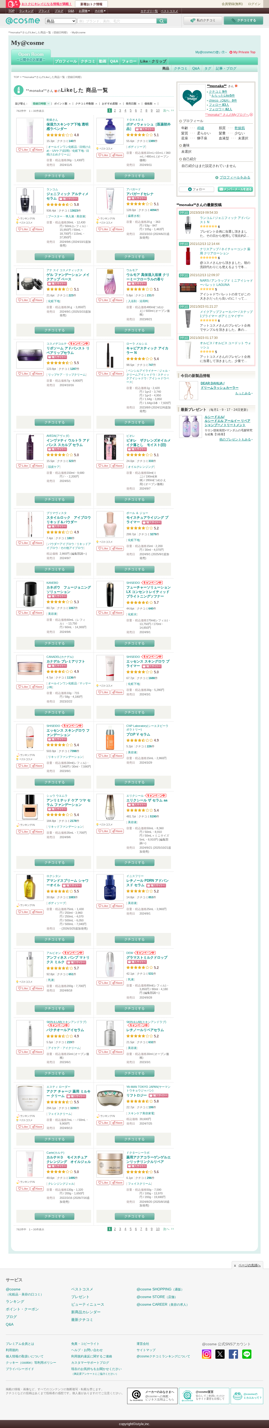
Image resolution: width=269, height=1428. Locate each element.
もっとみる (243, 393)
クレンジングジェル (61, 1183)
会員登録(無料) (232, 4)
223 (71, 295)
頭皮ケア (54, 466)
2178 (73, 820)
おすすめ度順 (110, 103)
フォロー (129, 61)
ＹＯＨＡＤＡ (135, 119)
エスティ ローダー (58, 1086)
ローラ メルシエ (136, 343)
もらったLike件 (223, 95)
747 (150, 364)
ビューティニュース (87, 1304)
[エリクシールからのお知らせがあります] (155, 795)
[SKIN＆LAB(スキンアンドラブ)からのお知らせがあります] (57, 1025)
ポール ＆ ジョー (137, 512)
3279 (153, 534)
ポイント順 (60, 103)
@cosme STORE (157, 1297)
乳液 (51, 979)
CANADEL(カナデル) (60, 656)
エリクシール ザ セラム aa (146, 800)
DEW (129, 952)
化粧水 (132, 614)
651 (71, 974)
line (246, 1354)
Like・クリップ (153, 61)
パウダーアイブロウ (61, 543)
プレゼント (80, 1297)
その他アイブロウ (72, 547)
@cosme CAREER (163, 1304)
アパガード (133, 189)
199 (150, 1107)
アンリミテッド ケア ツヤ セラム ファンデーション (68, 802)
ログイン (254, 4)
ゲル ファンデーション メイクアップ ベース (68, 277)
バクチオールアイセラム (65, 1030)
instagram (206, 1354)
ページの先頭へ (250, 1265)
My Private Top (244, 52)
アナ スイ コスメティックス (64, 270)
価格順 (148, 103)
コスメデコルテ (56, 343)
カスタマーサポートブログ (90, 1362)
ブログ (59, 10)
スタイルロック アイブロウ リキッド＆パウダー (70, 520)
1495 (72, 1177)
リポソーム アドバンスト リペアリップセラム (68, 350)
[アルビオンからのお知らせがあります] (72, 952)
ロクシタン (53, 876)
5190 (153, 816)
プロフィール (66, 61)
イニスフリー (135, 876)
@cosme (25, 1291)
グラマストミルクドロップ (146, 957)
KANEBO (52, 582)
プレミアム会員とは (20, 1344)
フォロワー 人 (220, 109)
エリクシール (135, 795)
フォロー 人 (219, 105)
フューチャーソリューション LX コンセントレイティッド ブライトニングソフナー (148, 591)
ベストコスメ (169, 11)
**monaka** (67, 91)
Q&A (71, 10)
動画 (102, 61)
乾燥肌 (240, 128)
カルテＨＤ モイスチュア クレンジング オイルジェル (68, 1159)
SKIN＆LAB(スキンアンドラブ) (66, 1021)
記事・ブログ (226, 68)
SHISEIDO (133, 582)
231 (149, 295)
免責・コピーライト (85, 1344)
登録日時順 (39, 103)
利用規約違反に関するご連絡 (91, 1356)
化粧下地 (78, 150)
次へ (166, 110)
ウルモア (132, 270)
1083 (72, 897)
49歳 (200, 128)
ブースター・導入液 (61, 216)
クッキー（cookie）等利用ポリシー (31, 1362)
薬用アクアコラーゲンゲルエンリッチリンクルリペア (148, 1159)
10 (158, 110)
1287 (73, 368)
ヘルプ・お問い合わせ (87, 1350)
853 (150, 897)
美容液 (80, 216)
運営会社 (143, 1344)
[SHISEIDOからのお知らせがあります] (151, 582)
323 (71, 461)
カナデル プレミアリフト (65, 661)
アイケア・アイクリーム (64, 1047)
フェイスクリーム (59, 1113)
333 (150, 461)
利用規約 (12, 1350)
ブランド (44, 10)
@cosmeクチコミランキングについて (163, 1356)
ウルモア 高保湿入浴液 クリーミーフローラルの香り (147, 277)
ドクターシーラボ (137, 1152)
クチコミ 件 (218, 91)
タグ (207, 68)
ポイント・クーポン (22, 1309)
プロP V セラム (138, 734)
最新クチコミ (82, 1319)
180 (69, 538)
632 (150, 1042)
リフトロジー (136, 1095)
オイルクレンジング (141, 466)
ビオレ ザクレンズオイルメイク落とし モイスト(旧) (148, 442)
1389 (151, 141)
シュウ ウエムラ (57, 795)
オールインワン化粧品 (62, 146)
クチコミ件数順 (84, 103)
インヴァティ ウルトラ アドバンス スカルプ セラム (68, 442)
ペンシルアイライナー (142, 370)
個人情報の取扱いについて (25, 1356)
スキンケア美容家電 (141, 1113)
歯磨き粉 (133, 215)
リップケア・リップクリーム (67, 374)
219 (69, 1042)
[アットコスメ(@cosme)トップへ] (23, 22)
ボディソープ (136, 146)
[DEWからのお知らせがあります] (144, 952)
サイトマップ (146, 1350)
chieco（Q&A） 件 (223, 100)
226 (149, 746)
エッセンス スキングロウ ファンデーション (68, 732)
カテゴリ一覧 (149, 11)
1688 (151, 678)
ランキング (26, 10)
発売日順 (131, 103)
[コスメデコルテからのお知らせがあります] (78, 343)
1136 (70, 677)
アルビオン (53, 952)
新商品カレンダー (86, 1312)
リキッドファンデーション (65, 756)
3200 (73, 1108)
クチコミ (88, 61)
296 (149, 1177)
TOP (11, 10)
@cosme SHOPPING (160, 1289)
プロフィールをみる (235, 177)
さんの (228, 115)
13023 (74, 210)
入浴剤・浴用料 (138, 301)
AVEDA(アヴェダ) (57, 435)
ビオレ (130, 435)
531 (150, 973)
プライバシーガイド (20, 1369)
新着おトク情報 (91, 4)
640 (150, 608)
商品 (165, 68)
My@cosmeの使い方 (210, 52)
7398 (73, 751)
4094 (153, 210)
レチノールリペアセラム (145, 1030)
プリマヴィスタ (56, 512)
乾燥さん (52, 119)
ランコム (52, 189)
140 (71, 141)
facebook (233, 1354)
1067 (72, 608)
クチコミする (54, 176)
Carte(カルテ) (55, 1152)
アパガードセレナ (140, 194)
